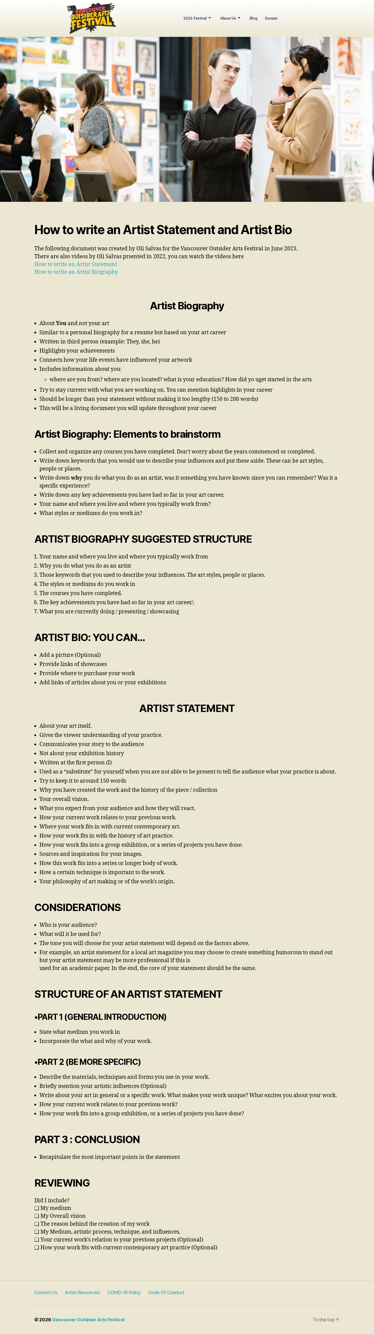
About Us (228, 18)
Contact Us (45, 1292)
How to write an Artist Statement (75, 264)
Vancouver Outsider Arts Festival (88, 1319)
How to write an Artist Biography (76, 272)
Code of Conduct (166, 1292)
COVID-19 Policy (124, 1292)
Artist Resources (82, 1292)
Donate (271, 18)
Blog (253, 18)
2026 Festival (195, 18)
